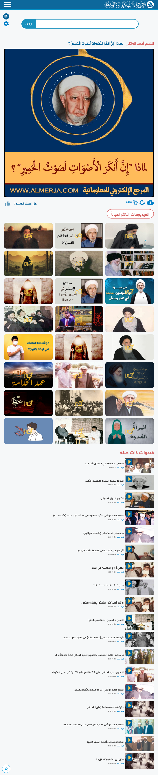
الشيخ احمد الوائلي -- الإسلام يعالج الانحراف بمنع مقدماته (94, 724)
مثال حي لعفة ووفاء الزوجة (110, 759)
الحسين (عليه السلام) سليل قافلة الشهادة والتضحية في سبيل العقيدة (88, 672)
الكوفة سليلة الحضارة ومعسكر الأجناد (104, 481)
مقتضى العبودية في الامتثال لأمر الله (104, 463)
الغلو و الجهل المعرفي (112, 498)
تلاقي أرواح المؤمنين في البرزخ (107, 568)
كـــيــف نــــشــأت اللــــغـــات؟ (108, 585)
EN (6, 16)
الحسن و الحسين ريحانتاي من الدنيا (106, 620)
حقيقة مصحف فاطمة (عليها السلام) (105, 707)
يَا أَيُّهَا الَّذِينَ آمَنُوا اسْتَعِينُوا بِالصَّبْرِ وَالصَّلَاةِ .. (102, 602)
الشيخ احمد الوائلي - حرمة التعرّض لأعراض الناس (99, 689)
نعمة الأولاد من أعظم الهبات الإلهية (105, 742)
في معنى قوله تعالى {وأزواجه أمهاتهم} (104, 533)
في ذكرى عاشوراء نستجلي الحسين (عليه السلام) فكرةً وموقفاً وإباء (89, 655)
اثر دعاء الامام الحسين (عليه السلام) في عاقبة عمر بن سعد (93, 637)
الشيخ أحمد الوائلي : (138, 43)
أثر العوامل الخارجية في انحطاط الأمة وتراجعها (100, 550)
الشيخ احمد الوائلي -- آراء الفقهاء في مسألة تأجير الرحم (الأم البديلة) (88, 515)
